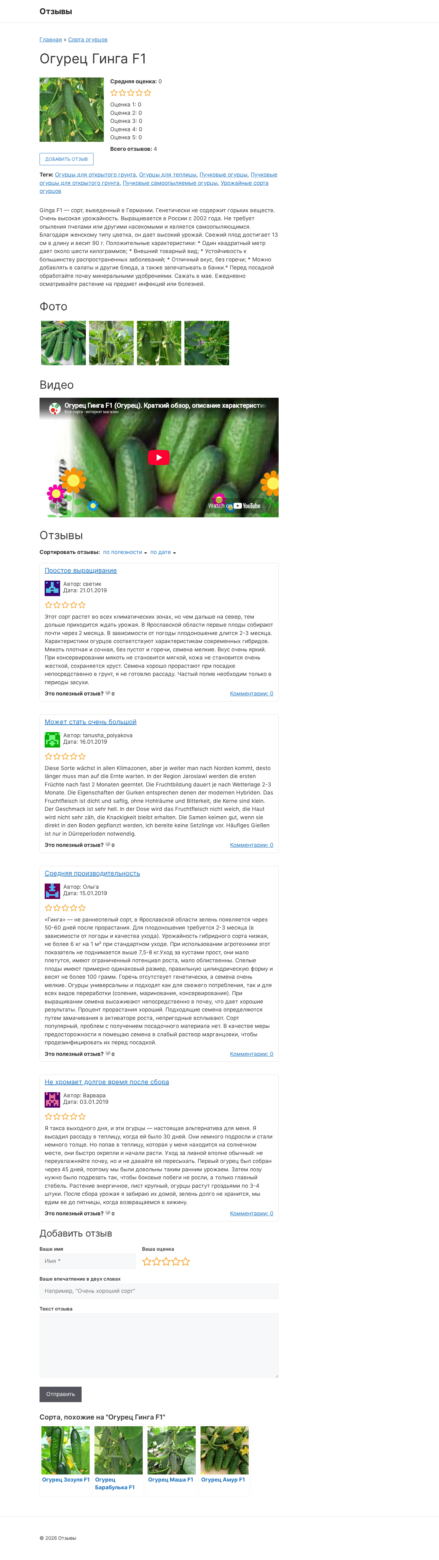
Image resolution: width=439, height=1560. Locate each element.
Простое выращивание (81, 570)
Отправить (60, 1394)
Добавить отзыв (66, 159)
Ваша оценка (158, 1249)
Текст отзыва (56, 1309)
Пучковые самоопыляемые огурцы (170, 183)
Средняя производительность (92, 873)
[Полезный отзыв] (107, 692)
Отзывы (56, 11)
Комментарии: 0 (251, 693)
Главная (51, 39)
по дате (160, 552)
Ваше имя (51, 1249)
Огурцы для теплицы (167, 174)
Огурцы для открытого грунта (95, 174)
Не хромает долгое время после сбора (107, 1082)
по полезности (122, 552)
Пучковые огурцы (223, 174)
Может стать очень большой (91, 722)
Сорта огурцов (88, 39)
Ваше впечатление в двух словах (80, 1279)
